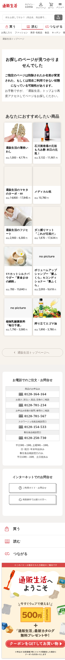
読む (35, 26)
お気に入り (6, 32)
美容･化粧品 (36, 32)
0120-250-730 (35, 438)
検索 (58, 18)
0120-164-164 (35, 394)
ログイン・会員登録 (30, 5)
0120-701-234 (35, 405)
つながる (56, 26)
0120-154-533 (35, 427)
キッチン (56, 32)
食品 (47, 32)
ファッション (21, 32)
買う (12, 26)
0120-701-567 (35, 416)
